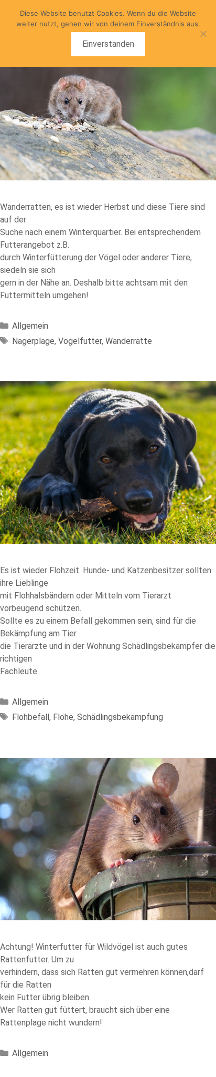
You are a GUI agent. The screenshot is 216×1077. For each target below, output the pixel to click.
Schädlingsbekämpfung (120, 717)
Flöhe (63, 717)
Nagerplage (33, 341)
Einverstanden (108, 44)
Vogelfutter (80, 341)
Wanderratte (128, 341)
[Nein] (203, 33)
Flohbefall (30, 717)
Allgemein (30, 326)
